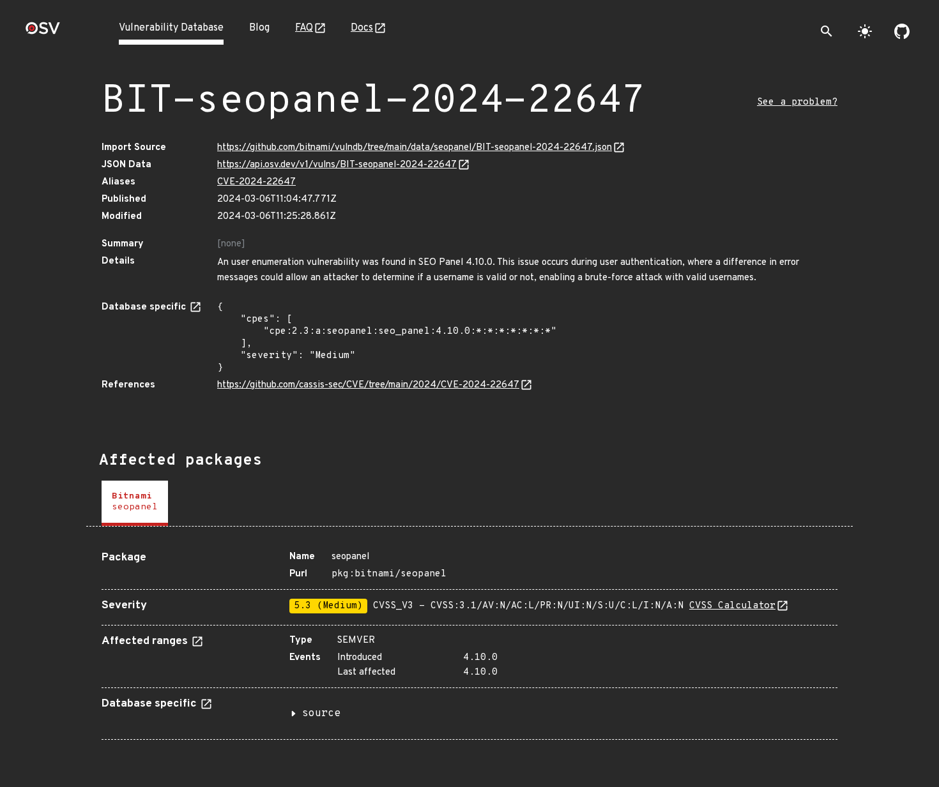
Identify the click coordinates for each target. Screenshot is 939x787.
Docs (362, 28)
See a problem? (797, 102)
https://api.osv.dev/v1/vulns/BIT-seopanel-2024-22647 (337, 165)
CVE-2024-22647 (256, 182)
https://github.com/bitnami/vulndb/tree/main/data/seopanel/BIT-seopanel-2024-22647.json (414, 148)
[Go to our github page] (902, 31)
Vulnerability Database (171, 28)
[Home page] (43, 32)
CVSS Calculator (732, 606)
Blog (259, 28)
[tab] (135, 503)
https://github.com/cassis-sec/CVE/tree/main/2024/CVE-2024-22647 (368, 385)
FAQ (304, 28)
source (321, 713)
